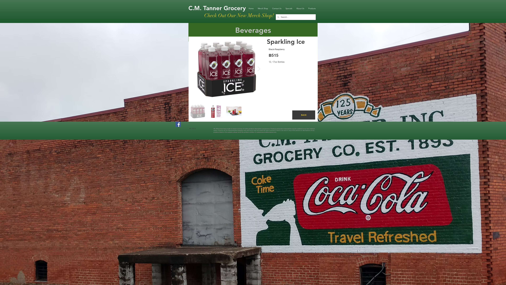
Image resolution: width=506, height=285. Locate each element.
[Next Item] (258, 68)
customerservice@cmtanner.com (266, 132)
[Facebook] (178, 124)
